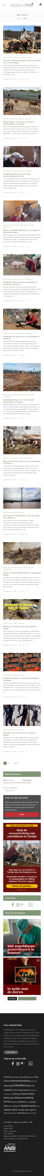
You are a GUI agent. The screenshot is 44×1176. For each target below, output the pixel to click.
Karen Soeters (27, 780)
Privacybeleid (8, 1122)
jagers (19, 1094)
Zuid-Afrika (33, 1113)
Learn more (11, 1052)
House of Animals (14, 783)
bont (32, 1077)
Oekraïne (14, 1102)
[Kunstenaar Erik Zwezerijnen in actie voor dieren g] (22, 976)
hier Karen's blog (11, 788)
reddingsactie (16, 1106)
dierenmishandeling (20, 1080)
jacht (15, 1094)
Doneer (22, 814)
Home (18, 18)
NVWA (7, 1101)
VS (35, 1110)
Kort (24, 57)
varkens (7, 1110)
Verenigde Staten (23, 1110)
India (30, 1090)
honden (20, 1085)
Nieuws (29, 57)
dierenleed (7, 1081)
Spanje (24, 1105)
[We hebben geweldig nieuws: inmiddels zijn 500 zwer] (22, 937)
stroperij (32, 1105)
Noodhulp (29, 119)
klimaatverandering (24, 1097)
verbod (14, 1110)
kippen (12, 1098)
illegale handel (24, 1090)
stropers (38, 1106)
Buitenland (8, 57)
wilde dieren (21, 1113)
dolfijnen (7, 1086)
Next (16, 763)
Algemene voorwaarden (20, 1122)
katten (7, 1097)
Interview (17, 57)
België (28, 1077)
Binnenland (8, 225)
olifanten (22, 1102)
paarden (33, 1102)
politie (10, 1106)
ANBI (30, 1122)
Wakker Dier (7, 1113)
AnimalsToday (6, 79)
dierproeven (33, 1081)
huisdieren (15, 1090)
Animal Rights (15, 1077)
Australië (23, 1077)
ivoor (11, 1094)
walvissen (14, 1113)
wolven (28, 1113)
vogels (31, 1110)
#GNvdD (7, 1077)
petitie (6, 1106)
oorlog (27, 1102)
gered (12, 1085)
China (36, 1077)
